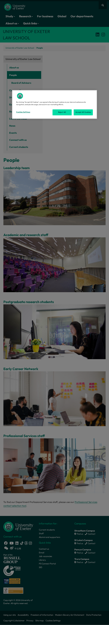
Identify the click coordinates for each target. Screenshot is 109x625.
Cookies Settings (23, 112)
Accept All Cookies (83, 112)
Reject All (62, 112)
